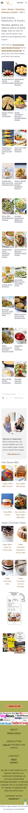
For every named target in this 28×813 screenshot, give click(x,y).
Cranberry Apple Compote (19, 347)
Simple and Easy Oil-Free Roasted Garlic (8, 183)
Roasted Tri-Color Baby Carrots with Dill (7, 150)
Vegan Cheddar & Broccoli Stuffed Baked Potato (20, 116)
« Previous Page (9, 393)
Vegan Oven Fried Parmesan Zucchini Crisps (7, 253)
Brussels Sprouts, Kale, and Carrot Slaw (7, 312)
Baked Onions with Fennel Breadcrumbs (20, 316)
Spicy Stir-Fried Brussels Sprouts (8, 218)
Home (3, 9)
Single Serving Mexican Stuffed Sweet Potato (21, 252)
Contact (14, 762)
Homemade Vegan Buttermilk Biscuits (19, 82)
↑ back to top (14, 706)
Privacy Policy (14, 733)
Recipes (11, 9)
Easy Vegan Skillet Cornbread (6, 381)
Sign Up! (6, 745)
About (14, 759)
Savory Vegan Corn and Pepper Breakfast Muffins (20, 184)
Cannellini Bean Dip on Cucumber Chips (20, 282)
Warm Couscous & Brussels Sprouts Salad (7, 348)
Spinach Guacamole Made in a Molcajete (19, 219)
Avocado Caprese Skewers (18, 381)
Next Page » (19, 397)
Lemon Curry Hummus (7, 285)
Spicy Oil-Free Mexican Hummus (20, 149)
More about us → (14, 454)
